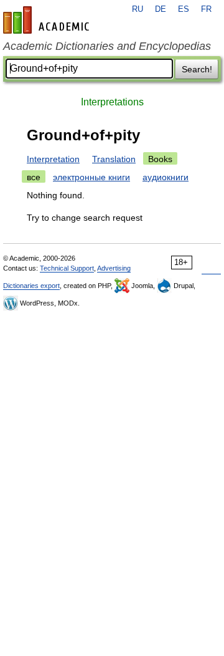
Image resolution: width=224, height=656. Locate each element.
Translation (114, 159)
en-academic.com (48, 20)
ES (183, 9)
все (33, 177)
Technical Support (67, 268)
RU (137, 9)
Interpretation (53, 159)
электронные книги (91, 177)
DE (160, 9)
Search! (197, 69)
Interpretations (112, 102)
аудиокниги (165, 177)
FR (206, 9)
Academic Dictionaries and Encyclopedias (107, 46)
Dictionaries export (31, 285)
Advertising (114, 268)
